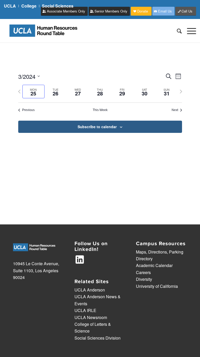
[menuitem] (11, 6)
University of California (157, 286)
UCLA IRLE (85, 310)
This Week (100, 110)
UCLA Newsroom (90, 317)
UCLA (10, 6)
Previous (28, 110)
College (28, 6)
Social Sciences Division (97, 338)
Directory (144, 259)
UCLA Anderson (89, 290)
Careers (143, 272)
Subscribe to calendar (97, 126)
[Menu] (189, 30)
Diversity (144, 279)
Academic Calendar (154, 265)
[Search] (177, 30)
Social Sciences (57, 6)
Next (175, 110)
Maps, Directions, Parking (159, 252)
